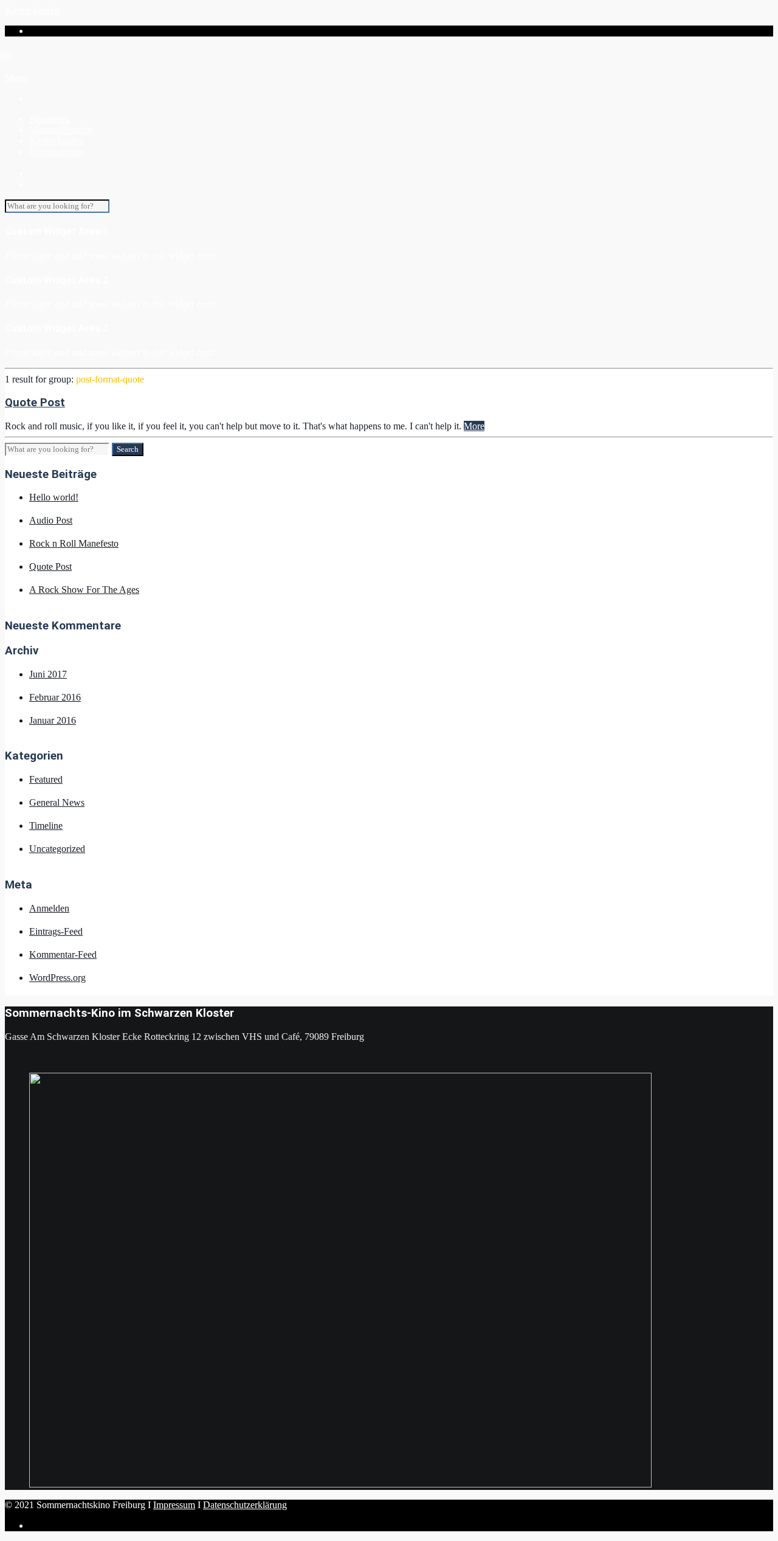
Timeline (46, 825)
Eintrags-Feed (56, 931)
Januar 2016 (52, 720)
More (474, 426)
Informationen (56, 152)
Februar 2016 (55, 697)
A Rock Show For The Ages (84, 589)
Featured (46, 779)
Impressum (174, 1505)
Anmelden (49, 908)
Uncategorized (57, 848)
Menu (16, 77)
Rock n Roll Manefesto (74, 543)
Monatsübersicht (60, 130)
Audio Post (50, 520)
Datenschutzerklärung (245, 1505)
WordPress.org (57, 977)
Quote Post (35, 402)
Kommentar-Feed (63, 954)
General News (56, 802)
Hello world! (53, 497)
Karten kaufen (32, 10)
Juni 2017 (48, 674)
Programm (49, 119)
